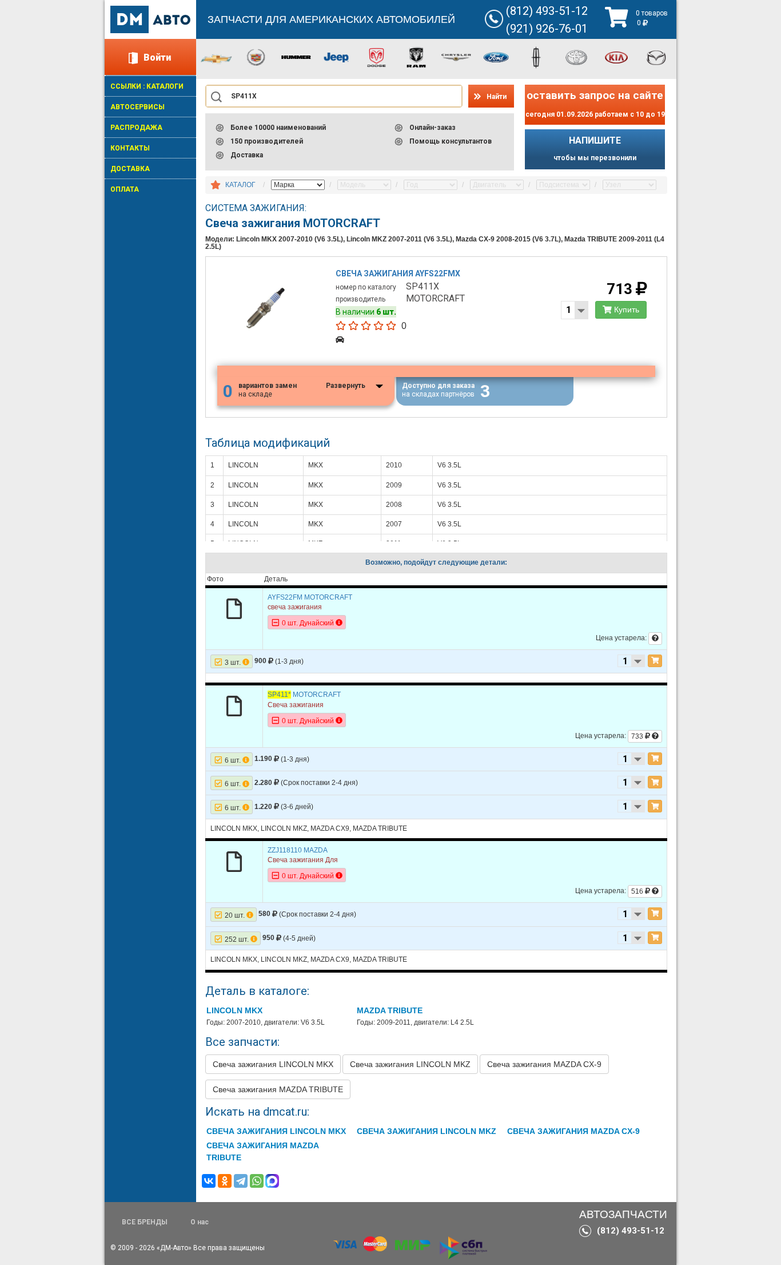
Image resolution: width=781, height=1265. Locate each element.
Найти (497, 97)
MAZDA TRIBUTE (390, 1010)
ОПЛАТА (124, 189)
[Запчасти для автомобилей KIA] (616, 57)
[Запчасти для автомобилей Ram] (416, 57)
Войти (157, 57)
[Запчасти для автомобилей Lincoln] (536, 57)
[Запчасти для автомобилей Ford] (496, 57)
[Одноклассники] (225, 1181)
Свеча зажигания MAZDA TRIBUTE (278, 1089)
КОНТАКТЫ (130, 148)
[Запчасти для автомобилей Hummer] (296, 57)
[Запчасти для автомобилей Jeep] (336, 57)
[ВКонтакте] (209, 1181)
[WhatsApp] (257, 1181)
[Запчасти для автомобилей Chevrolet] (216, 58)
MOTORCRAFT (304, 695)
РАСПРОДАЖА (136, 128)
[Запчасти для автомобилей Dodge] (376, 57)
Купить (625, 309)
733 (638, 736)
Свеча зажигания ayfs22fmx (398, 273)
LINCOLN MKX (234, 1010)
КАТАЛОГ (240, 185)
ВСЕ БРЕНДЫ (145, 1222)
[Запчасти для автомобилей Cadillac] (256, 57)
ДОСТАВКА (130, 169)
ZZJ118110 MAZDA (298, 850)
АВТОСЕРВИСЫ (137, 107)
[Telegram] (241, 1181)
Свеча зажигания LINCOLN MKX (273, 1064)
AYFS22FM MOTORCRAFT (310, 597)
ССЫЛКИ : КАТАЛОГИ (147, 86)
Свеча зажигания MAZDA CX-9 (544, 1064)
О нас (199, 1222)
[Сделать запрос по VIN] (655, 638)
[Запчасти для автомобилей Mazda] (656, 57)
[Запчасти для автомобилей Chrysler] (456, 57)
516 (638, 891)
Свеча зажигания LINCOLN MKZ (410, 1064)
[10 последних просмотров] (215, 185)
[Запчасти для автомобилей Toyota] (576, 57)
